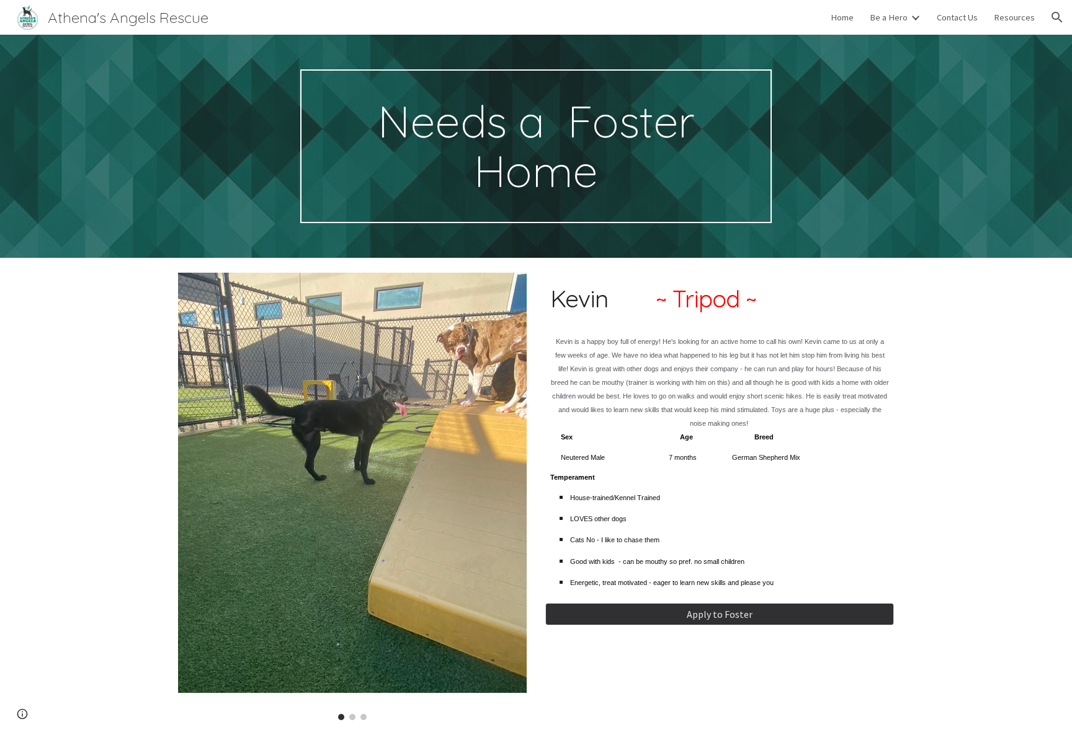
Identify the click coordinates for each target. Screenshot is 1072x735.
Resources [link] (1014, 17)
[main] (536, 146)
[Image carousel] (352, 496)
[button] (1057, 17)
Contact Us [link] (957, 17)
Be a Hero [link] (889, 17)
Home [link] (842, 17)
